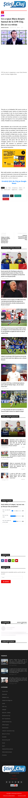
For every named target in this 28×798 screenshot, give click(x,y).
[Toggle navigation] (2, 12)
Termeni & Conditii (22, 795)
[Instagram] (9, 782)
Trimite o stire (14, 778)
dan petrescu (15, 187)
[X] (12, 782)
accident (20, 189)
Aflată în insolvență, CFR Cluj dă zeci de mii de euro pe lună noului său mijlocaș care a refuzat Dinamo (13, 358)
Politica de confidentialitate (9, 795)
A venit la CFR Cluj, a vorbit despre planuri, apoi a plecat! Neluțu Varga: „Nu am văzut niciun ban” (12, 384)
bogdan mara (14, 189)
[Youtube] (18, 782)
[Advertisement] (14, 57)
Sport (2, 15)
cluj (6, 187)
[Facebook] (7, 782)
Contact (14, 775)
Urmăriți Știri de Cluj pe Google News (14, 182)
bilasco (20, 187)
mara (9, 187)
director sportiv (7, 189)
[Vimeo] (15, 782)
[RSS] (21, 782)
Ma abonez (6, 581)
